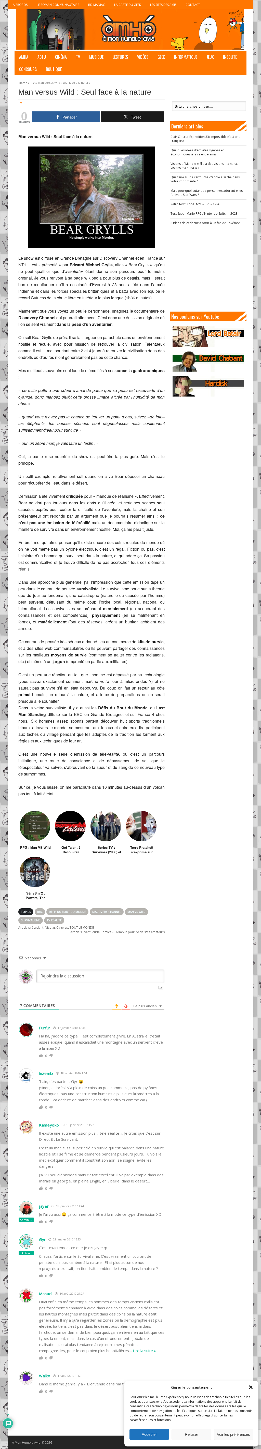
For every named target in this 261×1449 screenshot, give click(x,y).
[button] (250, 1387)
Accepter (149, 1434)
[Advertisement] (211, 268)
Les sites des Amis (163, 5)
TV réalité (54, 920)
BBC (40, 912)
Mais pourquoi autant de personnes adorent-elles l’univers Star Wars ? (207, 192)
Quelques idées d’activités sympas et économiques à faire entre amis (197, 152)
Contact (193, 5)
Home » (24, 82)
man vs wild (136, 912)
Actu (41, 57)
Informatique (185, 57)
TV (78, 57)
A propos (20, 5)
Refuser (191, 1434)
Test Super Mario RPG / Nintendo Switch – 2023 (204, 213)
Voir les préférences (233, 1434)
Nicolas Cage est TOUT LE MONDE (56, 927)
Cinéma (61, 57)
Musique (96, 57)
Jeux (210, 57)
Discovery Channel (106, 912)
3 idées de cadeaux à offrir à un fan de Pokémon (206, 223)
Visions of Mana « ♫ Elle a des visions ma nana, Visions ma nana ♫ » (204, 166)
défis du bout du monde (67, 912)
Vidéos (142, 57)
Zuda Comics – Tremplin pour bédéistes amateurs (117, 932)
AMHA (23, 57)
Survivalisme (30, 920)
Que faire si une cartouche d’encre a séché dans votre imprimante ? (205, 179)
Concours (28, 69)
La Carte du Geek (127, 5)
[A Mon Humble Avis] (130, 29)
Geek (161, 57)
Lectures (120, 57)
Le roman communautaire (58, 5)
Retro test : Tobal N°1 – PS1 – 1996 (195, 204)
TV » (34, 82)
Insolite (230, 57)
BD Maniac (96, 5)
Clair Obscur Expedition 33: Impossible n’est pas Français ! (205, 139)
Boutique (54, 69)
